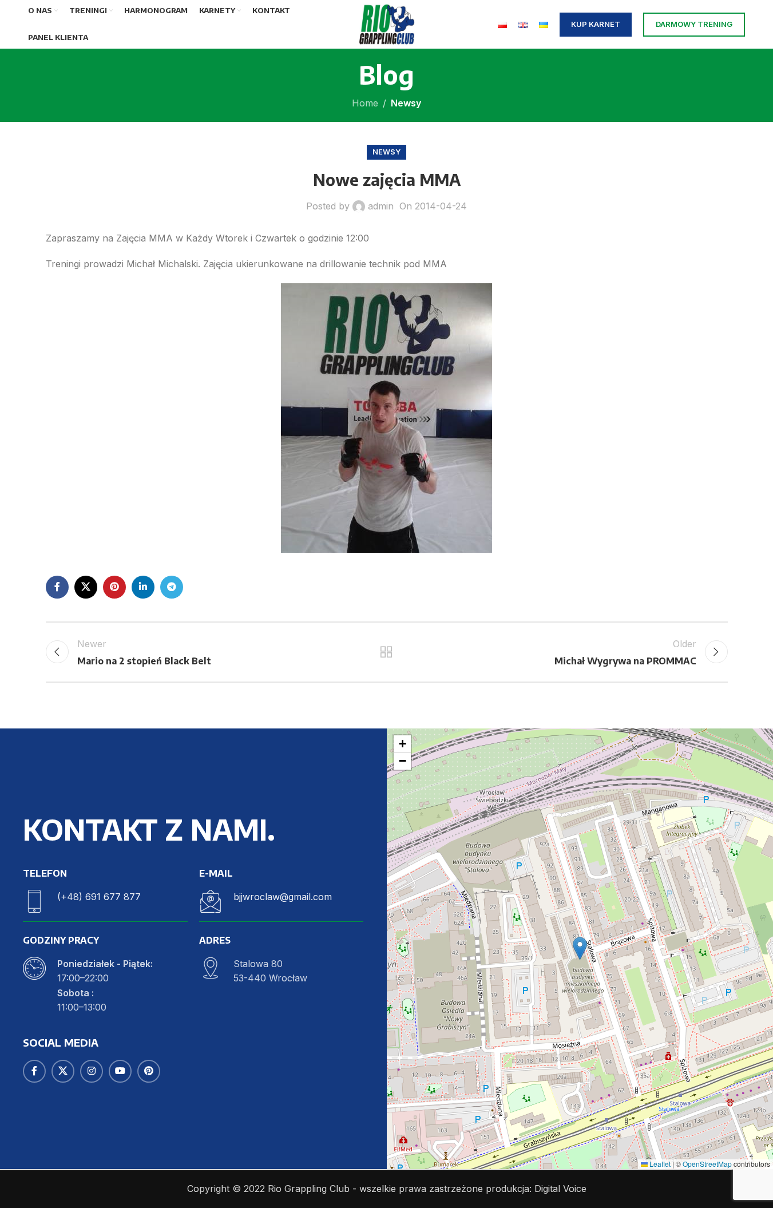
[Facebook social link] (57, 587)
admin (381, 206)
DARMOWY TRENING (694, 24)
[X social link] (85, 587)
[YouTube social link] (120, 1071)
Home (365, 103)
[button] (580, 948)
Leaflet (659, 1164)
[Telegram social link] (171, 587)
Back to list (386, 651)
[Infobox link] (105, 901)
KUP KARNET (595, 24)
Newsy (406, 103)
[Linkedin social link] (143, 587)
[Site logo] (386, 23)
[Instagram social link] (91, 1071)
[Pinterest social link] (114, 587)
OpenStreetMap (707, 1164)
